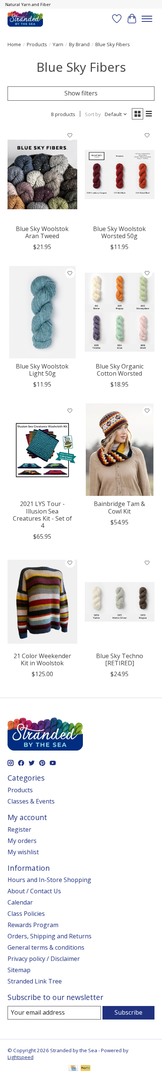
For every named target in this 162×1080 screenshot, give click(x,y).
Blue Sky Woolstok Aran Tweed (42, 232)
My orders (22, 841)
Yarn (58, 44)
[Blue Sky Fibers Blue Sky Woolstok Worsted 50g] (119, 174)
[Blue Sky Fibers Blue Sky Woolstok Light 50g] (42, 312)
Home (14, 44)
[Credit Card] (73, 1068)
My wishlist (23, 852)
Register (19, 829)
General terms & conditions (46, 947)
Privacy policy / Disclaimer (44, 959)
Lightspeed (21, 1057)
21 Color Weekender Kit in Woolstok (42, 659)
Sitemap (19, 970)
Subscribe (128, 1012)
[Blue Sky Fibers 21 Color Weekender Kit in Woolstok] (42, 602)
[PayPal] (85, 1068)
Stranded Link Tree (35, 981)
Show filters (81, 93)
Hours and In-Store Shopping (49, 880)
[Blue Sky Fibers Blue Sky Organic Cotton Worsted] (119, 312)
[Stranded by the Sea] (25, 18)
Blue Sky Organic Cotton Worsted (120, 370)
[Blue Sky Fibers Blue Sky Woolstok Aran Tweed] (42, 174)
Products (37, 44)
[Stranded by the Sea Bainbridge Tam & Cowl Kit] (119, 449)
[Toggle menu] (146, 18)
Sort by (93, 114)
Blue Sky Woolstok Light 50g (42, 370)
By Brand (79, 44)
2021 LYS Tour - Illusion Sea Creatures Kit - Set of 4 (42, 515)
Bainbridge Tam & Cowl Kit (119, 507)
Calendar (20, 902)
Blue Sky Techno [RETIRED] (119, 659)
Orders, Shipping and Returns (50, 936)
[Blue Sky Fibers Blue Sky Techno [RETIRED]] (119, 602)
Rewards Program (33, 925)
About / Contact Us (34, 891)
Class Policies (26, 913)
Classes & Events (31, 801)
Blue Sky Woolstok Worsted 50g (119, 232)
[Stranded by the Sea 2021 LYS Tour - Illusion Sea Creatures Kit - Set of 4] (42, 449)
